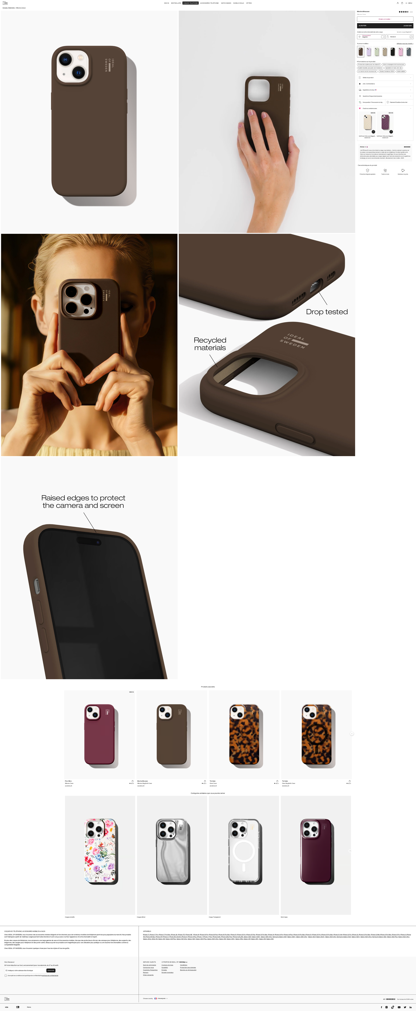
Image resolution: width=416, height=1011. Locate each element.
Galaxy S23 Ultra (366, 937)
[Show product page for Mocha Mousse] (360, 51)
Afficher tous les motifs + (405, 43)
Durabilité (165, 967)
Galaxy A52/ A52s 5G (150, 939)
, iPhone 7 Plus (207, 937)
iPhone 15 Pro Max (261, 934)
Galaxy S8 (262, 939)
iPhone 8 (184, 937)
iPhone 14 (271, 934)
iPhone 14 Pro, (279, 934)
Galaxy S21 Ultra (182, 939)
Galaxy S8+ (270, 939)
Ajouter (385, 26)
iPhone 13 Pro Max (327, 934)
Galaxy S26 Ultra (266, 937)
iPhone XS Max (150, 937)
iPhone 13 (308, 934)
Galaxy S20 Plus (201, 939)
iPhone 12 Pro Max (364, 934)
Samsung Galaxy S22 (379, 937)
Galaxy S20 (191, 939)
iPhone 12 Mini (375, 934)
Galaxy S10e (239, 939)
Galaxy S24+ (320, 937)
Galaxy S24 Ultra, (331, 937)
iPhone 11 (403, 934)
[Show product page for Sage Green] (376, 51)
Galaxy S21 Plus (171, 939)
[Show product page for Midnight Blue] (408, 51)
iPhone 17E (181, 934)
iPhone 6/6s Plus (226, 937)
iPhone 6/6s (216, 937)
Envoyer (51, 970)
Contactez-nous (148, 967)
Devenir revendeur (167, 972)
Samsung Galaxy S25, (280, 937)
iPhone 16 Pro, (204, 934)
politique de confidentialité (50, 975)
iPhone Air (174, 934)
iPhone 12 (355, 934)
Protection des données (188, 967)
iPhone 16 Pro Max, (224, 934)
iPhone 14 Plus (288, 934)
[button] (397, 999)
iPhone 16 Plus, (213, 934)
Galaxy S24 (312, 937)
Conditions (183, 965)
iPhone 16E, (189, 934)
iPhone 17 (146, 934)
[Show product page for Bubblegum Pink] (400, 51)
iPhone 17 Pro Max (164, 934)
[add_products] (373, 132)
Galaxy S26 (247, 937)
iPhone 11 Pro (396, 934)
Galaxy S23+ (356, 937)
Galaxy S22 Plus (392, 937)
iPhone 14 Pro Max (299, 934)
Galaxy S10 (222, 939)
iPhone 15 (233, 934)
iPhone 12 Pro (347, 934)
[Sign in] (398, 3)
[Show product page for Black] (392, 51)
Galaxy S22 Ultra (403, 937)
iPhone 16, (196, 934)
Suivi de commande (149, 965)
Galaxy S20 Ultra (213, 939)
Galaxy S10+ (231, 939)
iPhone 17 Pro (153, 934)
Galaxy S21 (161, 939)
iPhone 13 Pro (316, 934)
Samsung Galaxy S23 (344, 937)
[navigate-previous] (352, 733)
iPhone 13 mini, (338, 934)
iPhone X (166, 937)
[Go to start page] (5, 3)
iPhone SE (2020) (175, 937)
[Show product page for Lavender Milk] (368, 51)
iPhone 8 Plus (192, 937)
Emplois (164, 970)
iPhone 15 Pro (241, 934)
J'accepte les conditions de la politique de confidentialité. (32, 975)
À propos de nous (167, 965)
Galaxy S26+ (256, 937)
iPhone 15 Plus (250, 934)
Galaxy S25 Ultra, (301, 937)
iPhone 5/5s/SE (238, 937)
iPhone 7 (200, 937)
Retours (145, 972)
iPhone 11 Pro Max (385, 934)
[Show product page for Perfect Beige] (384, 51)
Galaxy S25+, (291, 937)
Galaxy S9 (247, 939)
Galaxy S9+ (254, 939)
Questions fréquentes (150, 970)
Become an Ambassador (188, 970)
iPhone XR (159, 937)
